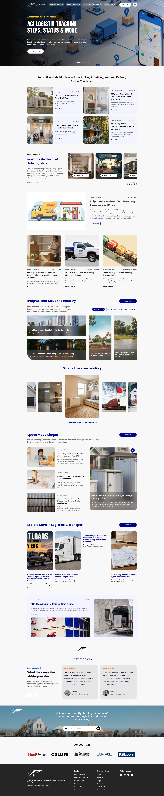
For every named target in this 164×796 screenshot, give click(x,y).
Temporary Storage (37, 600)
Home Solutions (55, 5)
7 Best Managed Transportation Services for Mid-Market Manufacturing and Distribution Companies (95, 538)
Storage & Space (62, 473)
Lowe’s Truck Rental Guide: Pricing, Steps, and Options (79, 274)
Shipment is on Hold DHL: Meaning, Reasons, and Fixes (112, 203)
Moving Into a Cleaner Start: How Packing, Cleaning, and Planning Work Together (43, 275)
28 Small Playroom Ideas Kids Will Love (82, 423)
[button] (75, 62)
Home (99, 775)
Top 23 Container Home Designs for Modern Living (52, 353)
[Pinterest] (128, 775)
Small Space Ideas (60, 92)
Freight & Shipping (95, 197)
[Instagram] (125, 775)
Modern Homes (72, 5)
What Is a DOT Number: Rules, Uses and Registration (66, 576)
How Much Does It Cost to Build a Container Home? (51, 330)
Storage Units (61, 450)
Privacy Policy (101, 790)
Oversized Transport (37, 18)
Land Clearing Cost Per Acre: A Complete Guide (100, 355)
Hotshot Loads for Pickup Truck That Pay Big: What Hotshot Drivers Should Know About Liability (39, 578)
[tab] (98, 309)
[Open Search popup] (135, 5)
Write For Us (101, 787)
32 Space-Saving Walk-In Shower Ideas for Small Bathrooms (122, 97)
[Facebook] (121, 775)
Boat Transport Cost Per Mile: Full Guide (56, 28)
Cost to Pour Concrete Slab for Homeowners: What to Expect (124, 355)
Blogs (99, 781)
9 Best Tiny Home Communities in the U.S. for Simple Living (122, 126)
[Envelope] (132, 775)
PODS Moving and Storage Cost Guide (52, 604)
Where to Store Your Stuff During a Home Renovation (70, 477)
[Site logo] (36, 5)
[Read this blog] (40, 100)
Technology (78, 790)
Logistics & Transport (91, 5)
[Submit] (98, 728)
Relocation (109, 5)
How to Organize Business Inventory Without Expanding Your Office (70, 455)
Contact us (101, 784)
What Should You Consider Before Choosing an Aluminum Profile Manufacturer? (70, 501)
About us (100, 778)
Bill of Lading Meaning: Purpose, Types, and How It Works (123, 576)
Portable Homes (60, 122)
